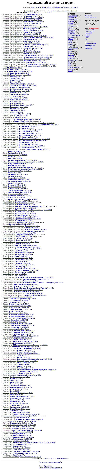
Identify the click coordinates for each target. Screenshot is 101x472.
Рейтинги (50, 7)
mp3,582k (44, 66)
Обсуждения (58, 7)
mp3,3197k (23, 188)
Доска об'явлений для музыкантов (50, 468)
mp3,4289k (23, 155)
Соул (70, 46)
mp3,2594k (35, 242)
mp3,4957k (38, 133)
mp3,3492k (30, 318)
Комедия (71, 32)
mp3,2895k (29, 220)
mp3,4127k (26, 73)
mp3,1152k (30, 396)
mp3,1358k (36, 32)
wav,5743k (34, 284)
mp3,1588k (31, 299)
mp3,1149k (18, 405)
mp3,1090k (21, 402)
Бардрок (71, 55)
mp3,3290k (18, 68)
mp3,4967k (27, 240)
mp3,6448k (33, 126)
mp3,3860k (34, 453)
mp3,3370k (33, 199)
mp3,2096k (23, 174)
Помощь (75, 7)
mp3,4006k (43, 229)
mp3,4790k (40, 231)
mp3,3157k (42, 60)
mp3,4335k (31, 362)
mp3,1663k (59, 283)
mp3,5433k (39, 30)
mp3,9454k (29, 428)
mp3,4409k (33, 361)
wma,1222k (24, 94)
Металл (70, 39)
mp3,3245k (37, 457)
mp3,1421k (36, 119)
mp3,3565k (24, 69)
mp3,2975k (19, 153)
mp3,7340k (28, 254)
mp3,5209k (36, 34)
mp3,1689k (26, 377)
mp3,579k (45, 64)
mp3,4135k (26, 195)
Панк (70, 40)
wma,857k (18, 80)
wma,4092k (26, 243)
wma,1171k (29, 105)
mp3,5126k (27, 343)
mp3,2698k (54, 124)
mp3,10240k (29, 423)
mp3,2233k (26, 398)
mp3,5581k (36, 148)
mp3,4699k (44, 27)
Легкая (70, 37)
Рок (69, 62)
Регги (70, 42)
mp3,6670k (30, 339)
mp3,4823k (32, 268)
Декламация (72, 19)
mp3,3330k (29, 203)
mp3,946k (45, 44)
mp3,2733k (19, 384)
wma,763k (24, 98)
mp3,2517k (29, 314)
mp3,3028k (47, 210)
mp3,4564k (25, 412)
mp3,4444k (34, 336)
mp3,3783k (24, 304)
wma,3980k (33, 245)
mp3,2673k (39, 14)
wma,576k (20, 108)
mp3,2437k (38, 16)
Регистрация (35, 7)
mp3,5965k (23, 261)
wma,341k (28, 89)
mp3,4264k (35, 41)
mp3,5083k (34, 227)
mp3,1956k (18, 183)
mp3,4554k (36, 348)
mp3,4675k (34, 371)
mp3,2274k (35, 270)
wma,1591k (21, 78)
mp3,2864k (25, 329)
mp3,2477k (28, 164)
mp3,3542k (28, 338)
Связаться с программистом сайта (50, 462)
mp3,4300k (25, 355)
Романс (70, 44)
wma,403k (25, 100)
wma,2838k (26, 418)
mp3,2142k (18, 382)
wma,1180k (49, 277)
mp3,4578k (36, 226)
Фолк (70, 51)
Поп (69, 64)
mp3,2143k (35, 451)
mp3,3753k (43, 345)
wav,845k (51, 288)
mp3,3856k (39, 21)
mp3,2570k (29, 224)
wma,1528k (17, 82)
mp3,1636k (22, 322)
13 (43, 13)
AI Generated (72, 16)
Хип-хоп (71, 56)
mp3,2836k (36, 52)
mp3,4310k (47, 359)
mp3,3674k (31, 50)
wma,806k (27, 114)
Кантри (70, 28)
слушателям (67, 11)
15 (47, 13)
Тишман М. (89, 33)
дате (60, 11)
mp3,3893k (29, 252)
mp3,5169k (26, 386)
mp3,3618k (26, 267)
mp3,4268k (27, 192)
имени (74, 11)
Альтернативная (73, 67)
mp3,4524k (26, 75)
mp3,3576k (32, 215)
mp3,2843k (39, 18)
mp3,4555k (26, 366)
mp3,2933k (34, 160)
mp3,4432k (52, 370)
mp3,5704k (29, 286)
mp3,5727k (35, 144)
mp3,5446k (22, 274)
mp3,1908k (27, 323)
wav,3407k (45, 279)
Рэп (69, 65)
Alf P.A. (88, 34)
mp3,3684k (30, 330)
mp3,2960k (51, 442)
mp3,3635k (37, 375)
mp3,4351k (32, 25)
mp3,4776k (27, 190)
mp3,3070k (37, 430)
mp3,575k (36, 62)
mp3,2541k (28, 121)
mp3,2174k (23, 320)
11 (39, 13)
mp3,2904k (39, 48)
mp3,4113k (24, 307)
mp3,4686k (27, 171)
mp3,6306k (43, 140)
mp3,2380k (39, 39)
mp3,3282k (49, 55)
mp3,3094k (46, 59)
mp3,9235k (32, 426)
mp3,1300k (24, 407)
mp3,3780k (21, 302)
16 (49, 13)
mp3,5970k (23, 389)
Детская (71, 21)
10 (37, 13)
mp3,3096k (39, 162)
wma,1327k (19, 103)
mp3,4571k (35, 414)
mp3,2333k (38, 20)
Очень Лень (88, 15)
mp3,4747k (32, 235)
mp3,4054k (24, 313)
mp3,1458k (34, 281)
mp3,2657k (47, 57)
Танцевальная (73, 48)
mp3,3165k (19, 400)
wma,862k (22, 110)
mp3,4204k (36, 354)
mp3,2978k (29, 393)
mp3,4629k (37, 219)
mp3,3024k (26, 181)
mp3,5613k (30, 265)
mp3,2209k (30, 211)
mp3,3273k (37, 167)
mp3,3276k (36, 43)
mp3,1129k (18, 380)
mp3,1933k (26, 409)
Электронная (72, 60)
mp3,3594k (17, 156)
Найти (43, 7)
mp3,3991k (29, 236)
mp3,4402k (30, 128)
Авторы (27, 11)
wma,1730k (20, 96)
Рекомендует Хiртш (90, 17)
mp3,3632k (24, 275)
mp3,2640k (26, 263)
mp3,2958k (25, 403)
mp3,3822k (39, 169)
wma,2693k (24, 107)
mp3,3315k (26, 151)
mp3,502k (35, 60)
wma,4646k (29, 258)
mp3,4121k (37, 23)
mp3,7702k (19, 378)
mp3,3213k (31, 222)
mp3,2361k (32, 204)
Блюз (70, 71)
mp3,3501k (27, 306)
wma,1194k (25, 91)
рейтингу (54, 11)
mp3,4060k (28, 350)
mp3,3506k (50, 123)
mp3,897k (19, 394)
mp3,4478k (37, 249)
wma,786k (30, 84)
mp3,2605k (26, 448)
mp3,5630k (33, 341)
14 (45, 13)
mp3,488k (38, 59)
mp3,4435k (17, 172)
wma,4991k (23, 256)
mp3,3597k (44, 62)
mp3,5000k (28, 432)
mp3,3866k (16, 391)
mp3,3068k (25, 441)
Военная (71, 17)
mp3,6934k (34, 132)
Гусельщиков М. (90, 29)
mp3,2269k (22, 185)
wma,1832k (25, 87)
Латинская (71, 33)
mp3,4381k (29, 316)
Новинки (67, 7)
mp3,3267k (21, 455)
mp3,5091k (30, 368)
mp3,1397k (28, 444)
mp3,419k (40, 57)
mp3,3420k (36, 247)
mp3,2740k (25, 201)
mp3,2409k (30, 325)
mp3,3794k (34, 217)
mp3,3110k (22, 187)
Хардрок (71, 53)
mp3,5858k (39, 130)
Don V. (87, 36)
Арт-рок (71, 69)
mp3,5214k (34, 142)
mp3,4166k (24, 300)
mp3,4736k (32, 421)
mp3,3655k (33, 416)
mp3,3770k (53, 64)
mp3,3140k (21, 165)
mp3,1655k (26, 449)
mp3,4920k (21, 197)
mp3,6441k (28, 387)
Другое (70, 23)
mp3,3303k (42, 36)
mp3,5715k (27, 435)
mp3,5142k (28, 238)
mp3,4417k (25, 179)
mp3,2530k (34, 346)
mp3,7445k (27, 439)
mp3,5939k (32, 352)
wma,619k (17, 101)
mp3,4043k (45, 139)
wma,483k (33, 85)
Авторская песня (74, 35)
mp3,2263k (30, 272)
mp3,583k (22, 224)
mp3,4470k (27, 434)
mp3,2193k (43, 206)
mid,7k (23, 117)
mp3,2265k (18, 176)
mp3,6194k (40, 146)
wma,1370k (22, 92)
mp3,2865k (29, 259)
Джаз (70, 24)
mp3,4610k (46, 149)
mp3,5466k (27, 297)
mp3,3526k (37, 46)
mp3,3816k (49, 37)
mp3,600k (41, 55)
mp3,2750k (21, 178)
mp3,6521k (39, 290)
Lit (86, 39)
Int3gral (88, 37)
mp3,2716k (23, 446)
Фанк (70, 49)
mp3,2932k (24, 327)
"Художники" (48, 466)
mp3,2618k (27, 309)
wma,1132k (21, 76)
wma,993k (19, 112)
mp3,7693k (37, 135)
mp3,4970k (27, 373)
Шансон (71, 58)
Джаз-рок (71, 26)
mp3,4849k (38, 293)
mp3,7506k (34, 137)
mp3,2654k (31, 208)
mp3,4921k (52, 66)
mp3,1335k (24, 194)
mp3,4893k (35, 291)
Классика (71, 30)
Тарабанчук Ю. (90, 31)
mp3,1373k (24, 116)
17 (51, 13)
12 (41, 13)
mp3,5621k (31, 425)
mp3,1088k (19, 410)
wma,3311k (39, 419)
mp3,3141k (35, 29)
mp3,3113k (18, 311)
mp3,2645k (18, 158)
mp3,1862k (32, 233)
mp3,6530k (29, 332)
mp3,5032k (30, 334)
